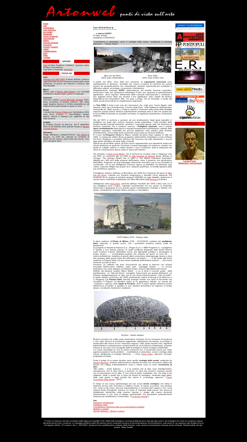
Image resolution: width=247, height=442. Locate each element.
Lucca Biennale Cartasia (71, 100)
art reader (47, 32)
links (45, 55)
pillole (46, 41)
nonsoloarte (48, 38)
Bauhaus (154, 179)
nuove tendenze (50, 36)
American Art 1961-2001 (54, 79)
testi (45, 53)
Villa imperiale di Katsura (143, 156)
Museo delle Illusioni (66, 92)
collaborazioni (50, 51)
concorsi (47, 45)
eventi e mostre (50, 47)
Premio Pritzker (62, 112)
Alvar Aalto (115, 184)
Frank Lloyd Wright (115, 154)
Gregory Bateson (100, 362)
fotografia (47, 34)
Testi (45, 65)
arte (45, 26)
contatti (46, 57)
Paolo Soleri (147, 354)
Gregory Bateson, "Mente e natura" (109, 411)
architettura (48, 28)
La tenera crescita (140, 396)
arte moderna (49, 30)
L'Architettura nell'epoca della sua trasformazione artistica (118, 407)
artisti (46, 49)
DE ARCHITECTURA (190, 57)
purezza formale (50, 43)
